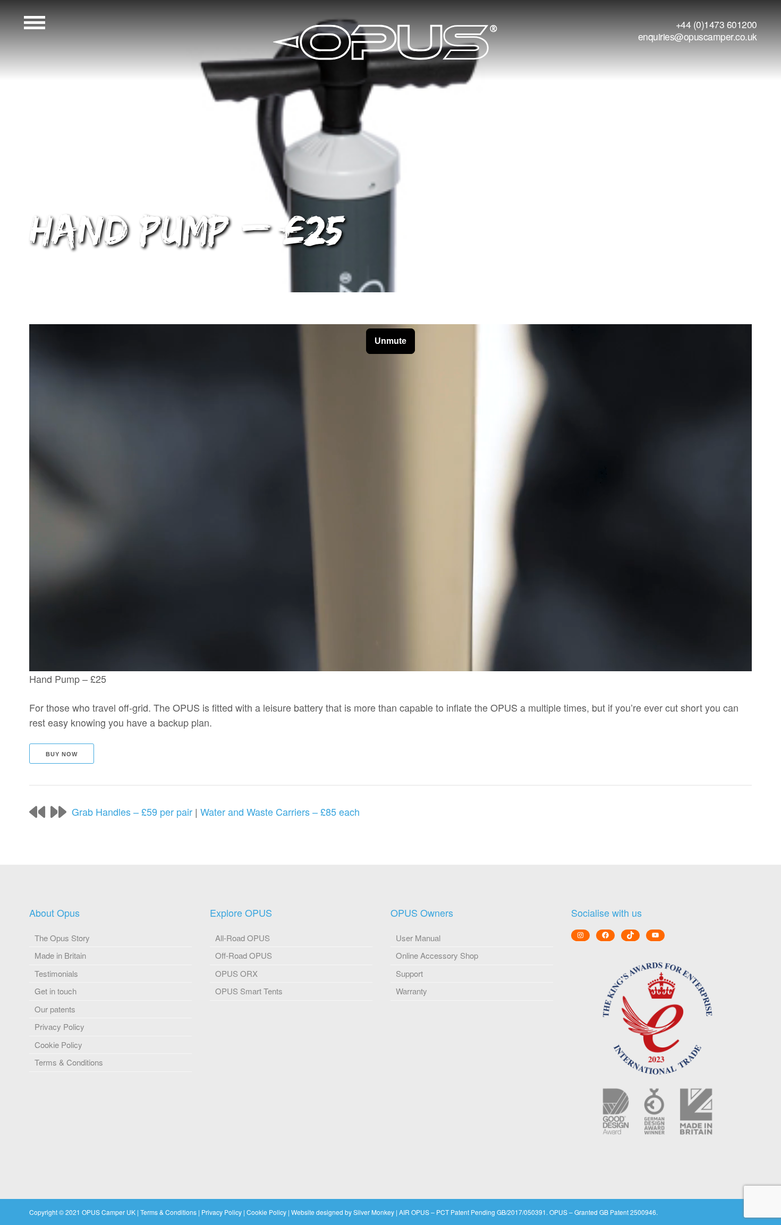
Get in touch (56, 990)
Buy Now (62, 754)
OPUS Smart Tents (249, 990)
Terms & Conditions (69, 1062)
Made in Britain (60, 955)
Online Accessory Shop (437, 955)
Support (409, 973)
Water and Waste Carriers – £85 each (280, 811)
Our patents (55, 1009)
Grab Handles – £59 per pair (132, 811)
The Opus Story (62, 937)
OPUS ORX (236, 973)
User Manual (418, 937)
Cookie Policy (58, 1044)
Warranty (411, 990)
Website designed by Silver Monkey (342, 1211)
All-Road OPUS (242, 937)
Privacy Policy (59, 1026)
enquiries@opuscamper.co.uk (697, 36)
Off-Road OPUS (243, 955)
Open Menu (34, 23)
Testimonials (56, 973)
